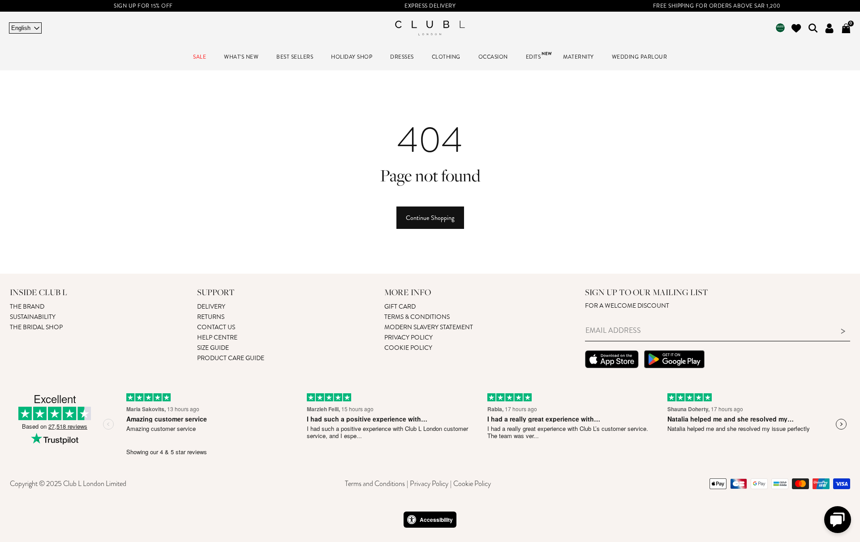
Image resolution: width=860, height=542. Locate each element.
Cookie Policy (408, 348)
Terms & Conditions (417, 317)
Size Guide (213, 348)
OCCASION (493, 57)
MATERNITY (578, 57)
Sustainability (33, 317)
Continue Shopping (430, 217)
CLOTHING (446, 57)
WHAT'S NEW (241, 57)
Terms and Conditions (375, 484)
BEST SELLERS (294, 57)
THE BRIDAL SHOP (36, 327)
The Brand (27, 306)
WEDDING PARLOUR (639, 57)
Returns (210, 317)
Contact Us (216, 327)
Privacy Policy (408, 337)
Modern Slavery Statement (428, 327)
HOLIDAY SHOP (351, 57)
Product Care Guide (230, 358)
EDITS (533, 57)
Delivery (211, 306)
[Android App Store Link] (674, 360)
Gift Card (400, 306)
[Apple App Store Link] (612, 360)
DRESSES (402, 57)
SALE (199, 57)
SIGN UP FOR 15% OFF (143, 6)
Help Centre (217, 337)
